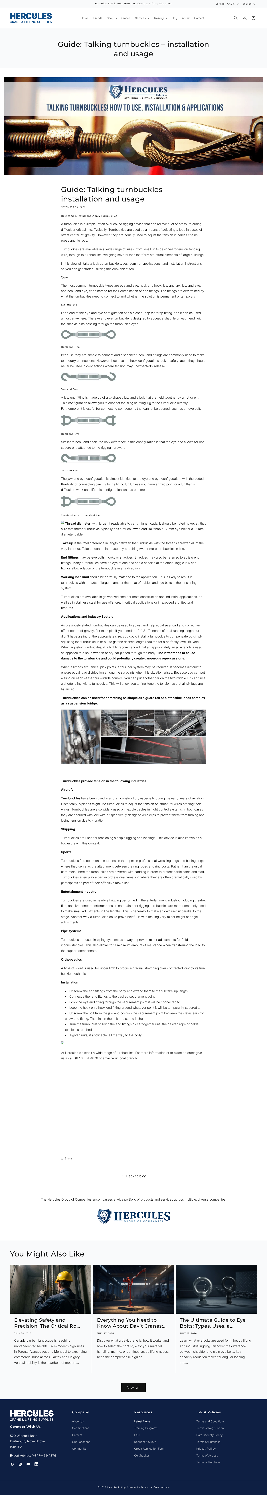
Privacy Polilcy (206, 1448)
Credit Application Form (149, 1448)
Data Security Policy (209, 1435)
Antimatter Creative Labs (155, 1487)
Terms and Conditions (210, 1421)
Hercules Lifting (116, 1487)
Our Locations (81, 1441)
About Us (78, 1421)
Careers (77, 1435)
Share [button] (68, 1158)
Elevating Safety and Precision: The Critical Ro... (47, 1323)
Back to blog (136, 1176)
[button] (112, 18)
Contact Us (79, 1448)
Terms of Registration (210, 1428)
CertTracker (141, 1455)
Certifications (80, 1428)
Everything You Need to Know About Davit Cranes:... (132, 1323)
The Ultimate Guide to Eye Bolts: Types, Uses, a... (213, 1323)
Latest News (142, 1421)
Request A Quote (145, 1441)
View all (133, 1387)
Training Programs (145, 1428)
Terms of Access (207, 1455)
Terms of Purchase (208, 1441)
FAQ (137, 1435)
